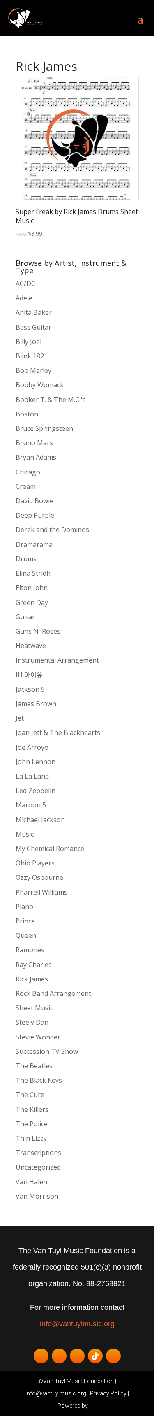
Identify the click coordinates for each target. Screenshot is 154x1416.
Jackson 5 (30, 689)
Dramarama (34, 544)
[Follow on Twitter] (59, 1356)
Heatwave (31, 645)
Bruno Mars (34, 442)
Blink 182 (30, 355)
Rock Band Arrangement (53, 993)
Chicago (28, 472)
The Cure (30, 1094)
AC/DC (25, 283)
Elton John (32, 587)
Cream (26, 486)
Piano (24, 906)
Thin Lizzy (31, 1138)
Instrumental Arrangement (57, 660)
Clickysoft (93, 1405)
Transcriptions (38, 1152)
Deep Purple (35, 515)
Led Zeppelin (35, 790)
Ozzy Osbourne (39, 877)
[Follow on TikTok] (95, 1356)
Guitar (25, 616)
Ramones (30, 949)
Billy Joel (28, 341)
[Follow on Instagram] (113, 1356)
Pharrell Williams (41, 892)
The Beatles (34, 1065)
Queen (26, 935)
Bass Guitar (33, 327)
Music (25, 834)
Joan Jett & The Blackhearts (58, 732)
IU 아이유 (29, 674)
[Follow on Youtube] (77, 1356)
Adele (24, 297)
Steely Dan (32, 1022)
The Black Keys (39, 1080)
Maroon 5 (31, 804)
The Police (32, 1123)
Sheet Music (34, 1007)
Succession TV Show (47, 1051)
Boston (27, 414)
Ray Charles (34, 964)
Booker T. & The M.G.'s (51, 399)
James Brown (36, 703)
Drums (26, 558)
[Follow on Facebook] (41, 1356)
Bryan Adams (36, 457)
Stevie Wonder (38, 1037)
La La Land (32, 776)
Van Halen (31, 1181)
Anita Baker (34, 312)
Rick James (32, 979)
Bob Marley (33, 370)
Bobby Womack (40, 384)
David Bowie (34, 500)
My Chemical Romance (50, 848)
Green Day (32, 602)
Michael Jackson (40, 819)
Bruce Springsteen (44, 428)
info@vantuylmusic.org (77, 1324)
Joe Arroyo (32, 747)
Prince (25, 920)
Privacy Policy (108, 1393)
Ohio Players (35, 862)
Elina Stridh (33, 573)
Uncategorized (38, 1167)
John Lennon (35, 761)
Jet (20, 718)
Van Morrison (37, 1196)
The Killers (32, 1109)
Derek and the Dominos (52, 529)
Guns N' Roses (38, 631)
